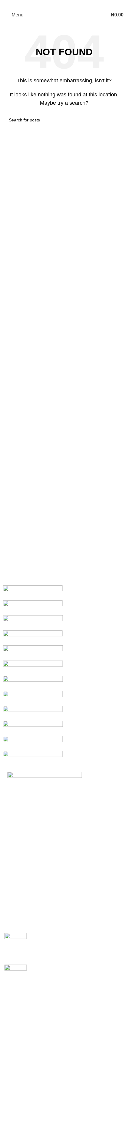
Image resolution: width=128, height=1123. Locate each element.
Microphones (18, 1047)
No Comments (82, 951)
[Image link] (44, 790)
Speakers (14, 1025)
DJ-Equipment (19, 1036)
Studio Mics (16, 1092)
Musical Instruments (25, 1002)
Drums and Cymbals (26, 1069)
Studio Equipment (23, 1013)
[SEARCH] (117, 120)
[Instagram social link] (60, 4)
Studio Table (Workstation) (32, 1114)
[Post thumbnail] (15, 944)
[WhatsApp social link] (68, 4)
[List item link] (64, 881)
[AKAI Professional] (64, 675)
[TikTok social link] (75, 4)
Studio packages (22, 1103)
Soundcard (16, 1080)
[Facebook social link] (52, 4)
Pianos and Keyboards (28, 1058)
